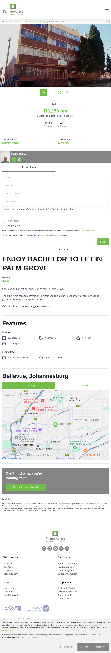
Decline (84, 646)
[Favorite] (103, 21)
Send (102, 241)
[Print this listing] (59, 92)
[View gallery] (43, 92)
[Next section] (11, 249)
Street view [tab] (82, 385)
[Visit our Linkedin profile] (49, 548)
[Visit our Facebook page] (44, 548)
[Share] (108, 21)
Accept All (100, 646)
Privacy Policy (91, 230)
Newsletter (13, 220)
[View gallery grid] (51, 92)
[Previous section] (3, 249)
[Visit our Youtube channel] (67, 548)
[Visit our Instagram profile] (55, 548)
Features (63, 249)
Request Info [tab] (29, 167)
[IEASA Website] (12, 608)
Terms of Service (58, 235)
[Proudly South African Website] (37, 609)
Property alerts (15, 225)
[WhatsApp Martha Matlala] (19, 159)
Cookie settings (66, 646)
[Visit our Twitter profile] (61, 548)
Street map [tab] (29, 385)
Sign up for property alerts (26, 487)
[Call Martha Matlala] (13, 159)
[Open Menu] (106, 9)
